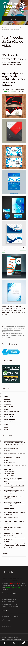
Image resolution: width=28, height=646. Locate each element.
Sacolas (6, 424)
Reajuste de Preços (9, 469)
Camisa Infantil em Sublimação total (14, 486)
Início (5, 27)
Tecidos (6, 427)
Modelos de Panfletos (10, 422)
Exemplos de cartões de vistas (13, 333)
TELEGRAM (5, 589)
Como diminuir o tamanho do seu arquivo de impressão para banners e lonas (14, 480)
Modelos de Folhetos (7, 330)
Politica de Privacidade (8, 639)
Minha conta (4, 643)
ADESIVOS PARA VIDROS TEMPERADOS (14, 512)
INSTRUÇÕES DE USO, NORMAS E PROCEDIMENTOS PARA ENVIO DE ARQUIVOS (13, 459)
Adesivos (6, 394)
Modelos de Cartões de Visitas (10, 335)
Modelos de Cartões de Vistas (16, 326)
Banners (6, 396)
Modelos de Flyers (7, 328)
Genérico (6, 409)
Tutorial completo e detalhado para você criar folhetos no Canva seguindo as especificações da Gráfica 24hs (14, 442)
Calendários (7, 399)
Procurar (14, 643)
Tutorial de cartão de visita (11, 448)
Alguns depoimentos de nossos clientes (15, 453)
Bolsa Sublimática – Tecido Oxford (13, 533)
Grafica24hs (5, 64)
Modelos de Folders (18, 328)
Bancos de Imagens (9, 508)
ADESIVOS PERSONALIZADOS (11, 517)
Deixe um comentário (16, 64)
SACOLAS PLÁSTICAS (9, 474)
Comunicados (7, 401)
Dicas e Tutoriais (8, 406)
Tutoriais (6, 429)
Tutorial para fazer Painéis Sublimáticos (15, 465)
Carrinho (22, 642)
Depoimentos (7, 404)
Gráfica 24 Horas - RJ (13, 5)
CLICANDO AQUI (9, 91)
